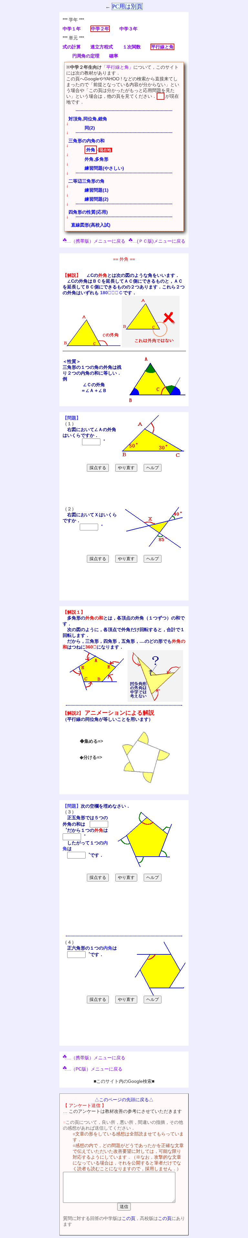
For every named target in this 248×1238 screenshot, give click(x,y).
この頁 (128, 1218)
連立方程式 (101, 46)
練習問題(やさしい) (104, 168)
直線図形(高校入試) (90, 224)
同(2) (90, 127)
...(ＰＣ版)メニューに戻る (159, 241)
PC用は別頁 (127, 6)
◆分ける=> (91, 757)
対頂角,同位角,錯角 (87, 118)
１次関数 (132, 46)
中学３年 (128, 28)
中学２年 (100, 28)
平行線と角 (162, 46)
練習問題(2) (96, 199)
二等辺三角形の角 (86, 181)
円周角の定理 (85, 55)
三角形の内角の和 (86, 140)
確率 (113, 55)
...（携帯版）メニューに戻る (96, 241)
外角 (90, 149)
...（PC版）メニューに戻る (94, 1069)
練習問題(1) (96, 190)
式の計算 (72, 46)
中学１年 (72, 28)
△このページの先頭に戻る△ (124, 1099)
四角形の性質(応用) (88, 212)
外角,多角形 (96, 159)
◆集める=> (91, 741)
